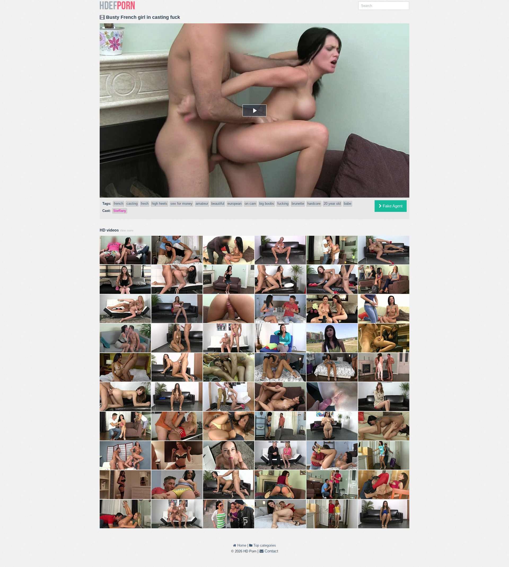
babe (347, 204)
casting (132, 204)
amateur (202, 204)
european (234, 204)
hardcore (314, 204)
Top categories (264, 545)
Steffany (119, 211)
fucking (282, 204)
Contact (271, 551)
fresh (144, 204)
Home (241, 545)
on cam (250, 204)
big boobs (266, 204)
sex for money (181, 204)
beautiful (217, 204)
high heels (159, 204)
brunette (298, 204)
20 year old (332, 204)
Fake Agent (392, 206)
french (118, 204)
